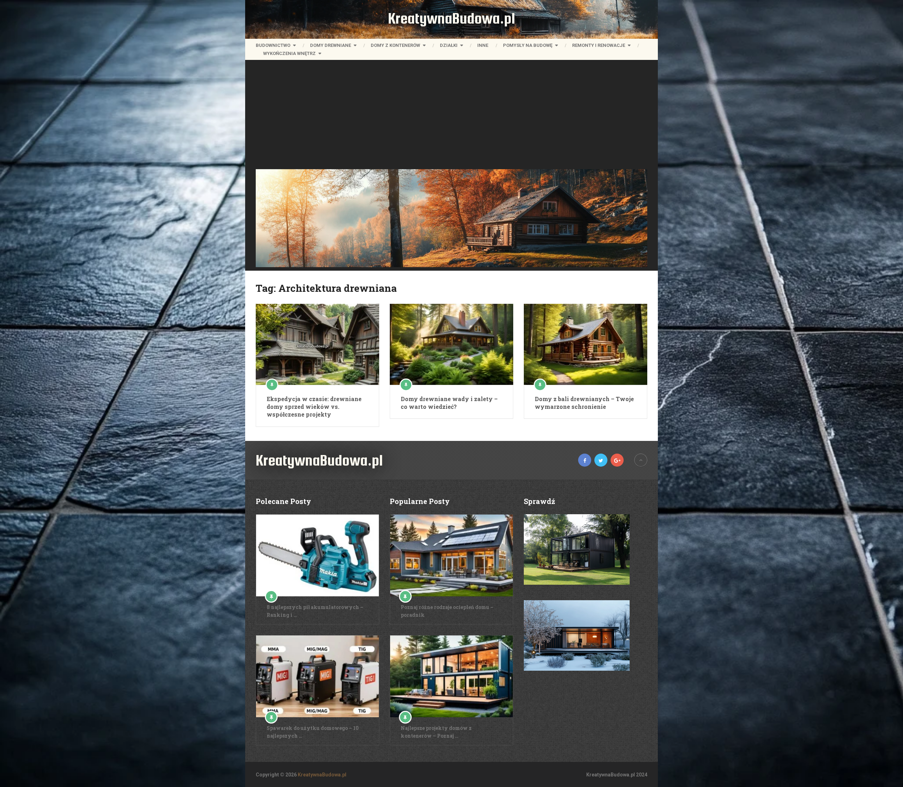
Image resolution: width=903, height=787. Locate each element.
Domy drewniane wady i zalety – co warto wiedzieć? (449, 402)
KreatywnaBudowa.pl (451, 18)
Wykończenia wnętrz (289, 53)
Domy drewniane (330, 45)
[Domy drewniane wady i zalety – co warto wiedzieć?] (451, 344)
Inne (482, 45)
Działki (448, 45)
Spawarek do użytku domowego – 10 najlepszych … (313, 732)
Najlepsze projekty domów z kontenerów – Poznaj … (436, 732)
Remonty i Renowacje (598, 45)
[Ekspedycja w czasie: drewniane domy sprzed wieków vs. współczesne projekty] (317, 344)
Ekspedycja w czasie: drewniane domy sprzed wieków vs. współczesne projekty (314, 406)
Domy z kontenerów (395, 45)
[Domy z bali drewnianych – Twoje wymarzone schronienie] (585, 344)
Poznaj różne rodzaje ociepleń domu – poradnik (447, 611)
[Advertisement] (451, 116)
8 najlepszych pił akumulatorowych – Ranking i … (315, 611)
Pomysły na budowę (527, 45)
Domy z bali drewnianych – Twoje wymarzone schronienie (584, 402)
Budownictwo (273, 45)
